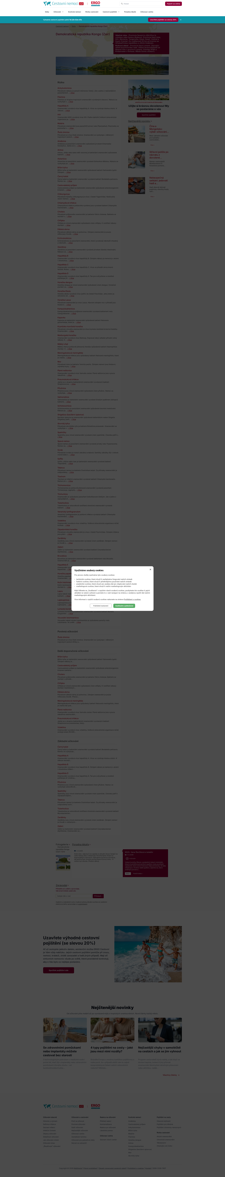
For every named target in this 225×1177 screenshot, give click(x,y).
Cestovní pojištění (110, 12)
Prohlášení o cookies (132, 599)
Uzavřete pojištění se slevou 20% (163, 20)
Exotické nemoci (74, 12)
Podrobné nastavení (100, 606)
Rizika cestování (91, 12)
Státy (47, 12)
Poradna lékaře (130, 12)
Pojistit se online (173, 4)
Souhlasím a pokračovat (124, 606)
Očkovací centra (146, 12)
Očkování (57, 12)
